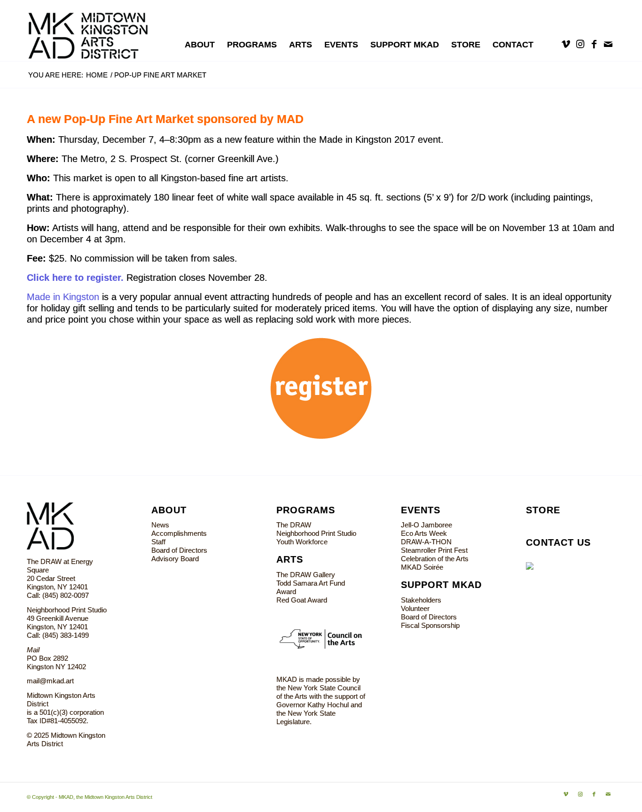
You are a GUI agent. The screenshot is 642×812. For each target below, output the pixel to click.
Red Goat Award (301, 600)
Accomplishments (179, 533)
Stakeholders (421, 600)
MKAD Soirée (422, 567)
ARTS (289, 559)
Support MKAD (441, 585)
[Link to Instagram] (580, 44)
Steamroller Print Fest (434, 550)
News (160, 525)
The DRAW (293, 525)
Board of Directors (179, 550)
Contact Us (558, 542)
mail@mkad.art (50, 681)
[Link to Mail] (608, 44)
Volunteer (415, 608)
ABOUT (169, 510)
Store (543, 510)
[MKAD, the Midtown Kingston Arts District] (93, 30)
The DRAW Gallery (305, 575)
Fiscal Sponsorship (430, 625)
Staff (158, 542)
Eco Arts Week (424, 533)
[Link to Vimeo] (566, 44)
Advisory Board (175, 559)
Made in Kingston (63, 297)
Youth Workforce (302, 542)
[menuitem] (200, 44)
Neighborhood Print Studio (316, 533)
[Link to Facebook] (594, 44)
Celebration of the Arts (435, 559)
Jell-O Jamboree (426, 525)
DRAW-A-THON (426, 542)
